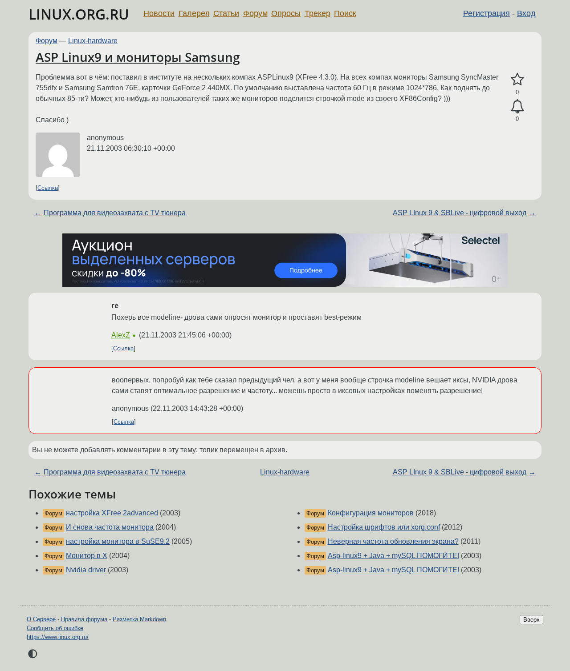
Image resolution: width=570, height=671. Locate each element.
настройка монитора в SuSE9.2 (118, 541)
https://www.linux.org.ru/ (58, 637)
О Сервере (41, 619)
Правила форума (84, 619)
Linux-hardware (93, 40)
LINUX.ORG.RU (78, 14)
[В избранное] (517, 80)
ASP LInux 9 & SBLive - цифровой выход (459, 213)
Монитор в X (86, 555)
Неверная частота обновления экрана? (393, 541)
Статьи (226, 13)
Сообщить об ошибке (55, 628)
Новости (159, 13)
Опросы (286, 13)
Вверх (531, 619)
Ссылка (47, 188)
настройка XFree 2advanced (112, 513)
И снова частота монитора (110, 527)
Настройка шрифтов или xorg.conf (384, 527)
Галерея (194, 13)
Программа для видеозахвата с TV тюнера (115, 213)
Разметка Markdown (139, 619)
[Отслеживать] (517, 107)
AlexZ (120, 335)
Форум (255, 13)
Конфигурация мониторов (371, 513)
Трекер (317, 13)
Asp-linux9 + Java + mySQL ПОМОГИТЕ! (393, 555)
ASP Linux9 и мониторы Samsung (138, 56)
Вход (526, 13)
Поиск (345, 13)
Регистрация (486, 13)
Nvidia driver (86, 570)
